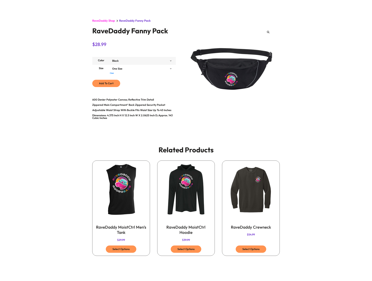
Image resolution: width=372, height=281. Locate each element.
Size (101, 68)
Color (101, 60)
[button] (268, 32)
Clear (112, 73)
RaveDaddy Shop (103, 20)
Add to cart (106, 83)
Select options (121, 249)
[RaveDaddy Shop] (117, 21)
